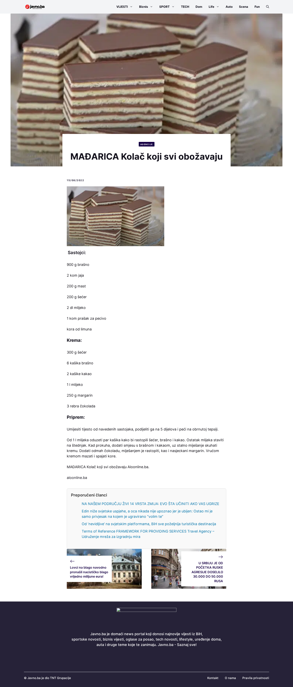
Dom (199, 7)
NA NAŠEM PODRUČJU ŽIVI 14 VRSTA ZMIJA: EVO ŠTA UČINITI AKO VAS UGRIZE (150, 504)
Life (211, 7)
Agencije (146, 144)
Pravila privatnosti (255, 678)
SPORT (164, 7)
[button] (266, 7)
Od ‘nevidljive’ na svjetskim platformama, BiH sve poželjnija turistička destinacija (149, 524)
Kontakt (212, 678)
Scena (243, 7)
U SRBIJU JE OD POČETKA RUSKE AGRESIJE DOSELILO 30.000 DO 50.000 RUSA (207, 572)
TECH (185, 7)
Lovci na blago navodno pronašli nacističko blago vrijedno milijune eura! (89, 571)
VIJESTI (122, 7)
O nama (230, 678)
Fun (257, 7)
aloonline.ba (77, 478)
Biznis (143, 7)
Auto (229, 7)
